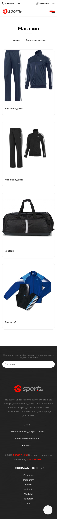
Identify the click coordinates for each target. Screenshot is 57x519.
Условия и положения (26, 438)
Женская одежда (14, 180)
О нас (27, 424)
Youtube (28, 494)
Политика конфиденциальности (26, 431)
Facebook (28, 475)
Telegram (28, 499)
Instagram (28, 480)
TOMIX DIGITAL (35, 459)
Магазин (16, 40)
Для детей (10, 322)
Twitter (28, 484)
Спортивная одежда (35, 40)
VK (28, 503)
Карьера (26, 445)
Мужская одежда (14, 108)
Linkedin (28, 489)
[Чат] (47, 509)
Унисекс (9, 251)
